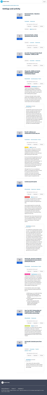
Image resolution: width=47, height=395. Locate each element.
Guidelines (20, 388)
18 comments (32, 349)
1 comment (27, 21)
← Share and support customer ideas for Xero (11, 5)
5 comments (27, 139)
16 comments (27, 78)
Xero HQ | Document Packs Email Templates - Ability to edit (33, 53)
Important (36, 26)
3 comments (32, 42)
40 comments (27, 189)
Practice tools (32, 21)
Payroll (40, 78)
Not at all (30, 26)
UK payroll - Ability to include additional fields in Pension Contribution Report (32, 72)
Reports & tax (33, 189)
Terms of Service (4, 388)
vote (19, 17)
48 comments (27, 318)
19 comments (27, 266)
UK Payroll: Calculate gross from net (33, 342)
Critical (42, 26)
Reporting (38, 189)
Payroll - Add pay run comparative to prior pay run (32, 132)
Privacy (13, 388)
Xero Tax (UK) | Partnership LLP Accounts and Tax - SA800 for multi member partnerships (33, 312)
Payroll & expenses (34, 78)
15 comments (32, 60)
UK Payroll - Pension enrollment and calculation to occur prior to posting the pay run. (33, 260)
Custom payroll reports (31, 181)
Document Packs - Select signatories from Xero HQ (31, 35)
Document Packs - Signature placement (32, 14)
